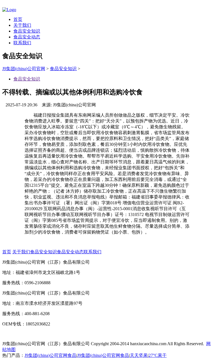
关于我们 (22, 25)
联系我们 (22, 42)
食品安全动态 (26, 37)
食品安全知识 (26, 31)
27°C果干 (158, 355)
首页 (17, 19)
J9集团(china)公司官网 (23, 68)
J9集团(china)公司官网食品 (50, 355)
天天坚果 (139, 355)
